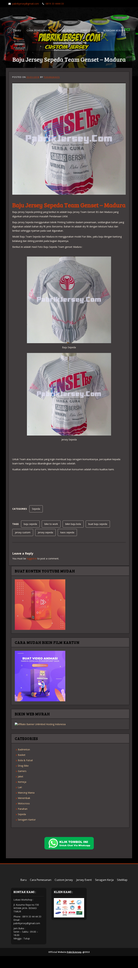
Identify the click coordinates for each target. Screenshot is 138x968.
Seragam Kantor (27, 819)
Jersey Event (89, 31)
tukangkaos (52, 77)
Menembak (24, 798)
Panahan (22, 808)
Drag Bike (23, 765)
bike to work (51, 524)
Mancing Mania (26, 792)
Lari (20, 787)
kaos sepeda (67, 532)
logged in (32, 558)
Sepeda (36, 508)
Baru (18, 31)
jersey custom (22, 532)
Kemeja (22, 781)
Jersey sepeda (45, 532)
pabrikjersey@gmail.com (25, 3)
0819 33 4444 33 (55, 3)
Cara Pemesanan (38, 31)
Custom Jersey (65, 31)
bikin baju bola (73, 524)
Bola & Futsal (25, 760)
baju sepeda (30, 524)
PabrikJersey (74, 952)
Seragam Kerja (113, 31)
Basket (21, 754)
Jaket (20, 776)
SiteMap (69, 40)
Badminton (24, 749)
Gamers (22, 771)
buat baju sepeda (97, 524)
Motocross (24, 803)
